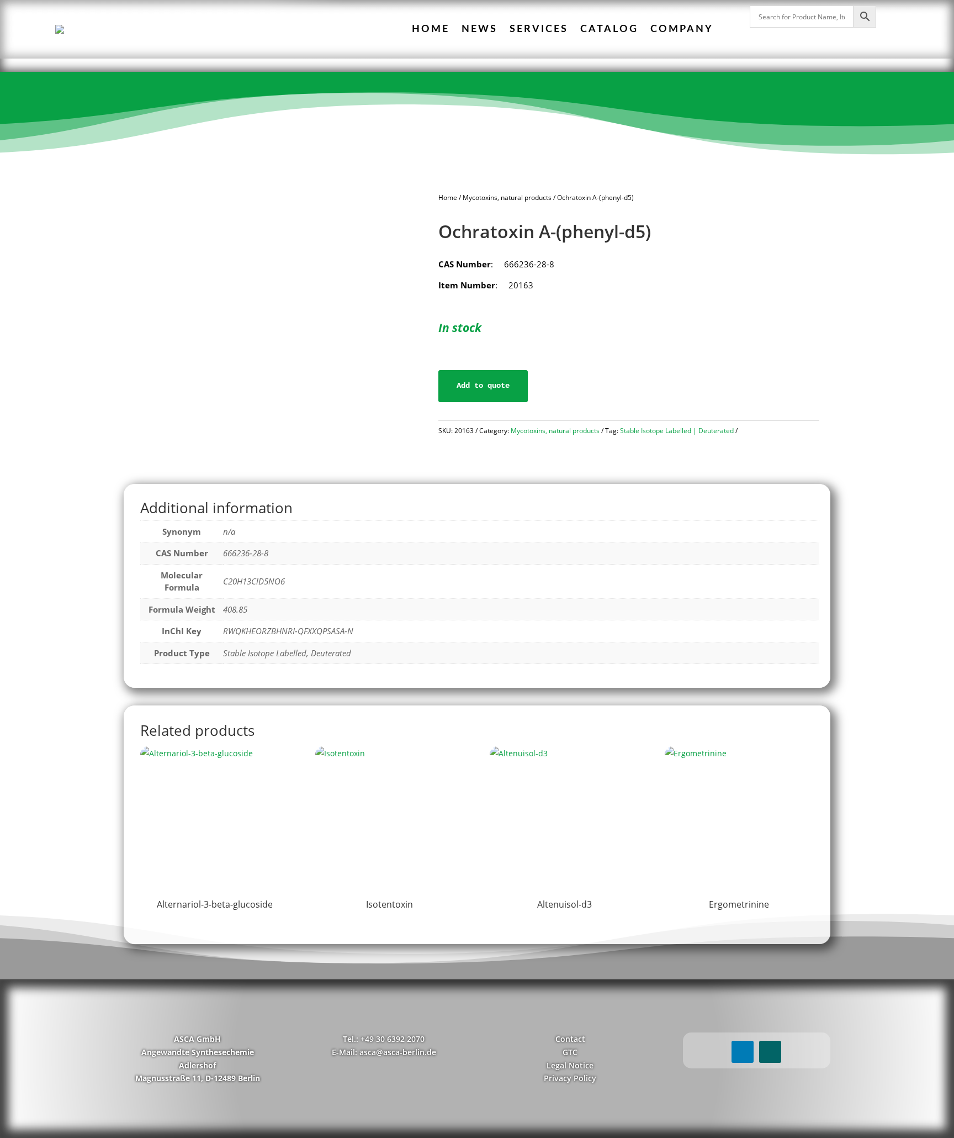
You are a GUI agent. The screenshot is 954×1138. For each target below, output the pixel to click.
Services (539, 29)
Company (681, 29)
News (479, 29)
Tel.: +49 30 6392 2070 (384, 1039)
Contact (570, 1039)
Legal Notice (570, 1065)
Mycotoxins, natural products (507, 197)
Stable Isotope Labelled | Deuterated (677, 430)
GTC (570, 1052)
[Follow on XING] (770, 1052)
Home (430, 29)
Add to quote (483, 385)
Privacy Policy (570, 1078)
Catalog (609, 29)
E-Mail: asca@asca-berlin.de (384, 1052)
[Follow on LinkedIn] (743, 1052)
